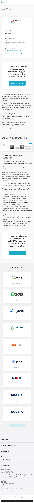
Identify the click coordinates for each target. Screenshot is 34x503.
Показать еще (17, 425)
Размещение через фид (13, 53)
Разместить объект (17, 83)
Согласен (17, 500)
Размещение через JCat (13, 50)
